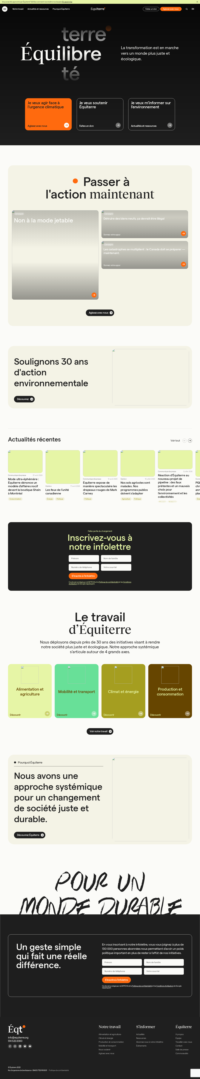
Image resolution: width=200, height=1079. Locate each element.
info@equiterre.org (18, 1037)
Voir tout (175, 440)
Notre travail (18, 9)
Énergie (50, 499)
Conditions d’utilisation (164, 986)
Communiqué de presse (17, 475)
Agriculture (126, 499)
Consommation (15, 499)
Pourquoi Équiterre (61, 9)
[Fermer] (197, 2)
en (193, 9)
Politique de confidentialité (109, 582)
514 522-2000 (15, 1041)
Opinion (48, 486)
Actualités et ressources (38, 9)
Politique (60, 499)
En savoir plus (67, 2)
